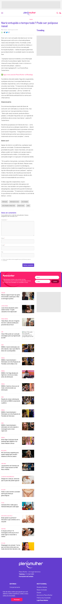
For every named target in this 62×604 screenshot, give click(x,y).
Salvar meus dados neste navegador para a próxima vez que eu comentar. (17, 260)
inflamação (4, 201)
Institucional (42, 584)
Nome (3, 238)
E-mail (3, 245)
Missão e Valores (42, 587)
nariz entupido (24, 201)
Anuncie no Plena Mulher (44, 595)
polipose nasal (21, 205)
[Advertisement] (31, 5)
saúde (28, 205)
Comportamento (15, 587)
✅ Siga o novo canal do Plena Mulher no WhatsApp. (17, 74)
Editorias (13, 584)
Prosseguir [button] (17, 599)
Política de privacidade (43, 598)
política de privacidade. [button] (9, 595)
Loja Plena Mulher (42, 600)
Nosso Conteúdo (42, 590)
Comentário (4, 219)
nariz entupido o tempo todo (8, 205)
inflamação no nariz (14, 201)
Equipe (39, 592)
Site (2, 252)
